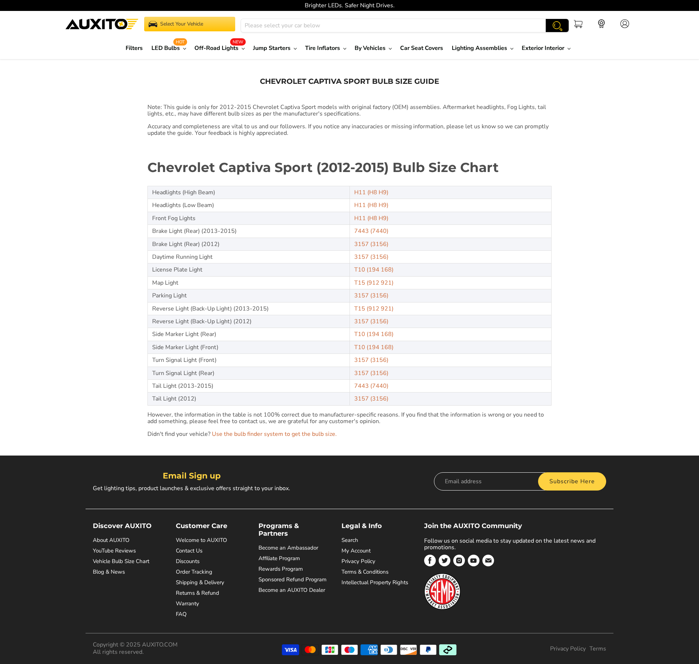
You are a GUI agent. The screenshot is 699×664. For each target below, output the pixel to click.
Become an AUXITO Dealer (291, 590)
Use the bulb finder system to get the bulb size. (274, 434)
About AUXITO (111, 540)
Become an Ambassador (288, 547)
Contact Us (189, 550)
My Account (356, 550)
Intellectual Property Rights (374, 582)
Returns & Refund (197, 593)
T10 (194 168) (374, 270)
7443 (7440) (371, 231)
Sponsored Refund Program (292, 579)
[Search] (557, 25)
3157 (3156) (371, 244)
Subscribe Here (572, 481)
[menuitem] (136, 48)
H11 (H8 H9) (371, 192)
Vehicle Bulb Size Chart (121, 561)
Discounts (188, 561)
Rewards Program (280, 569)
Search (349, 540)
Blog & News (109, 571)
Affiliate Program (279, 558)
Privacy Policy (358, 561)
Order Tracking (194, 571)
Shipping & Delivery (200, 582)
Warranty (187, 603)
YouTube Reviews (114, 550)
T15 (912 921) (374, 283)
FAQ (181, 614)
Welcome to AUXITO (201, 540)
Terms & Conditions (364, 571)
